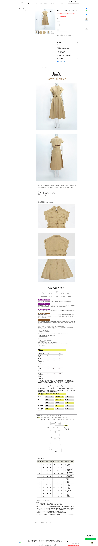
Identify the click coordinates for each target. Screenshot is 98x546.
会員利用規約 (55, 545)
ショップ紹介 (41, 544)
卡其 (58, 20)
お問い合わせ (55, 544)
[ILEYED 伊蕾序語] (24, 2)
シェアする (60, 61)
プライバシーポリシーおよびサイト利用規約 (45, 545)
